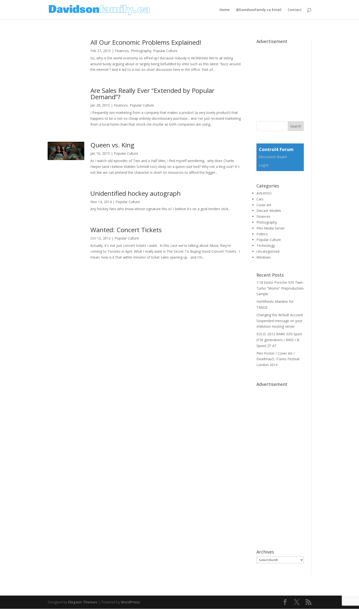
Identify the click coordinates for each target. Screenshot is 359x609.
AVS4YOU (264, 193)
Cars (260, 199)
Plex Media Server (270, 228)
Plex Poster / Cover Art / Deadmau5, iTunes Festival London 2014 (277, 359)
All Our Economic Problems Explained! (145, 42)
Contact (295, 10)
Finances (122, 50)
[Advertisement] (293, 76)
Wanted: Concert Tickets (126, 229)
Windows (263, 257)
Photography (141, 50)
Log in (264, 165)
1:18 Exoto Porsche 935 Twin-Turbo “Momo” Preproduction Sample (280, 288)
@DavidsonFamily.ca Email (258, 10)
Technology (265, 245)
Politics (262, 234)
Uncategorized (267, 251)
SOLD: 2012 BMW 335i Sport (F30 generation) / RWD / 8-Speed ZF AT (279, 340)
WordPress (130, 602)
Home (225, 10)
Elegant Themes (82, 602)
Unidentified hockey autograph (135, 193)
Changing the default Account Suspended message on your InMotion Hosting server (279, 321)
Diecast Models (268, 210)
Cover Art (263, 205)
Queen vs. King (112, 145)
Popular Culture (165, 50)
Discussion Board (273, 156)
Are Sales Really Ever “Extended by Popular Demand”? (152, 93)
